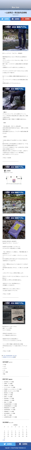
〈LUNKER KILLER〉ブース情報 (10, 417)
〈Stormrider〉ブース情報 (8, 398)
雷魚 (4, 373)
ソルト (4, 366)
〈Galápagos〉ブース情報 (8, 400)
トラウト (5, 368)
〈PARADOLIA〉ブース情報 (9, 407)
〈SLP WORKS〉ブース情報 (9, 413)
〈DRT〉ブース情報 (7, 415)
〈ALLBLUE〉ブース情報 (8, 381)
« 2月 (4, 439)
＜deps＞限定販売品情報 (7, 355)
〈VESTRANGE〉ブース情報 (9, 409)
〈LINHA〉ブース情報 (7, 383)
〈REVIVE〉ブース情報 (8, 392)
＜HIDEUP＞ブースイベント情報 (8, 357)
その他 (4, 364)
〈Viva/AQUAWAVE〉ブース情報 (10, 404)
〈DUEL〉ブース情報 (7, 396)
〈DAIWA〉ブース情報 (8, 394)
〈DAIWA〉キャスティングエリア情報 (11, 391)
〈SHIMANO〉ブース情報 (8, 411)
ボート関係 (5, 372)
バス (4, 370)
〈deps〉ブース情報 (7, 402)
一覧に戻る (14, 355)
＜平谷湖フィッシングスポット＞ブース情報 (12, 389)
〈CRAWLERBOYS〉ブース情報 (10, 405)
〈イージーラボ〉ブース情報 (9, 387)
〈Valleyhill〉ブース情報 (8, 385)
